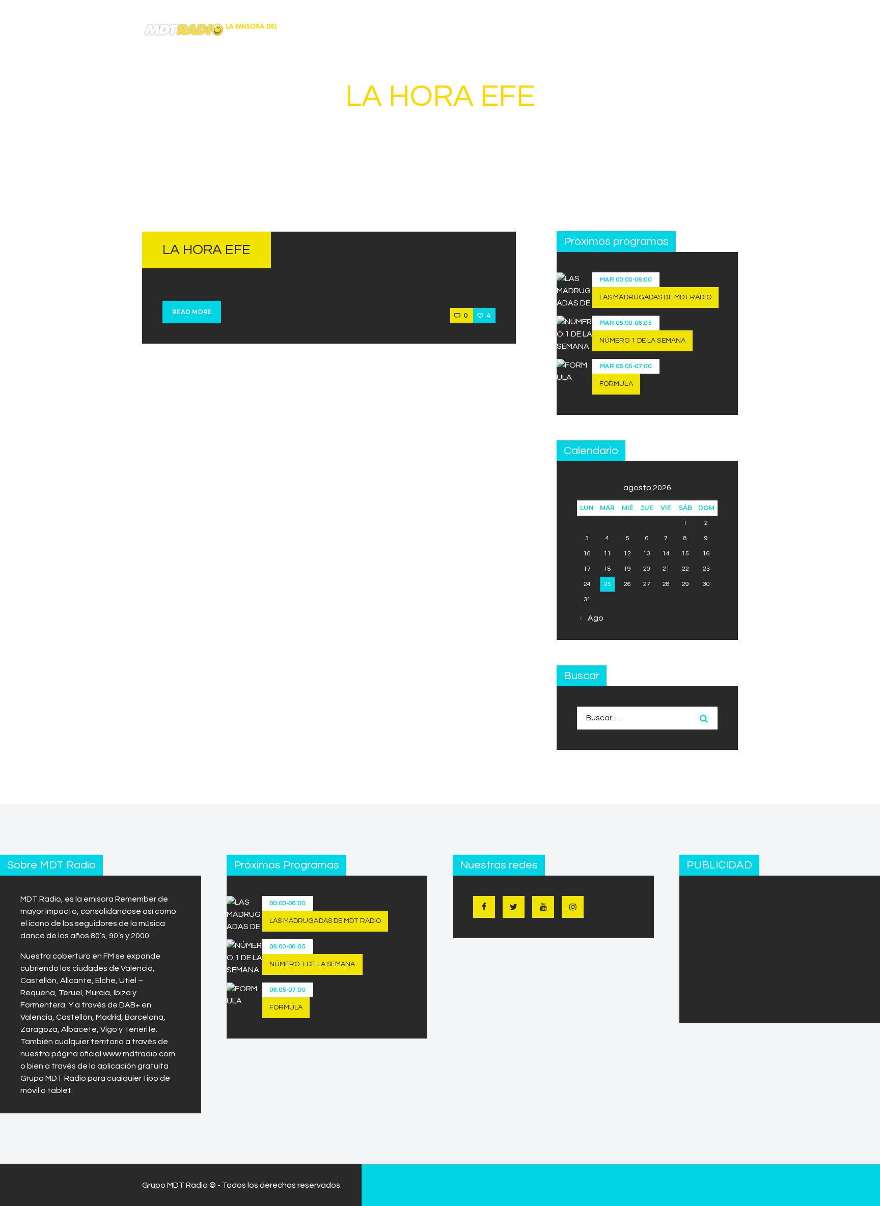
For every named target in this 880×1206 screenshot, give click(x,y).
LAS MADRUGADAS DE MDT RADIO (655, 297)
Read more (192, 312)
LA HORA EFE (206, 249)
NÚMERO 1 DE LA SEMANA (642, 340)
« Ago (592, 618)
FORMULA (616, 383)
